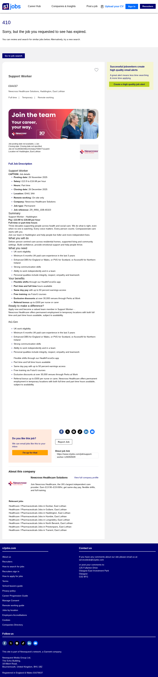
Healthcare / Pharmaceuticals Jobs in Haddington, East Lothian (39, 506)
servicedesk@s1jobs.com (91, 553)
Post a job (96, 6)
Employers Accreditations (14, 609)
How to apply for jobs (12, 570)
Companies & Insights (65, 6)
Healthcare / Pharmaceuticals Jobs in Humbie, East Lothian (37, 510)
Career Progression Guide (14, 589)
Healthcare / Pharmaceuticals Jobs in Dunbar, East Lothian (36, 500)
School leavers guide (12, 579)
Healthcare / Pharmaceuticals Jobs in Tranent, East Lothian (37, 524)
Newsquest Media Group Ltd (15, 651)
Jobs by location (10, 604)
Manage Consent (10, 594)
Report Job (63, 435)
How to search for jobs (12, 560)
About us (6, 550)
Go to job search (13, 55)
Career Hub (34, 6)
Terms (5, 575)
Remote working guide (12, 599)
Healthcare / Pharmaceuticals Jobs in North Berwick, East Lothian (40, 517)
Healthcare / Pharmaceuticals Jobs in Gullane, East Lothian (36, 503)
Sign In (132, 6)
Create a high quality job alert (129, 84)
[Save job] (96, 70)
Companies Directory (12, 618)
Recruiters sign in (10, 565)
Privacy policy (8, 584)
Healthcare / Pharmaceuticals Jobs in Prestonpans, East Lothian (39, 520)
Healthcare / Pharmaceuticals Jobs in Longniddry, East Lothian (38, 513)
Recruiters (148, 6)
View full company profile (86, 471)
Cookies (6, 613)
